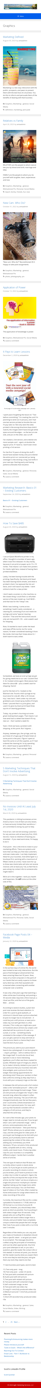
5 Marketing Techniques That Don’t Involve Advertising (19, 770)
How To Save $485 (13, 523)
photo (7, 276)
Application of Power (14, 287)
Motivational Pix (9, 189)
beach (7, 192)
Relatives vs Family (13, 120)
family (13, 192)
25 (11, 1322)
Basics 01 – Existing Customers (15, 500)
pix (23, 276)
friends (19, 192)
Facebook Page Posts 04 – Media (17, 936)
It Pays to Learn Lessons (16, 351)
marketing (18, 110)
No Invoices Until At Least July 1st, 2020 (19, 808)
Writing (22, 1308)
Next (17, 1322)
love (28, 192)
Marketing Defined (13, 36)
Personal (20, 189)
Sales (5, 474)
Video (16, 1308)
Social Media (29, 189)
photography (16, 276)
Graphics (8, 104)
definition (9, 110)
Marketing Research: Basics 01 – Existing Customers (20, 489)
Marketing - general (21, 104)
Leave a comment (12, 341)
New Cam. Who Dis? (14, 202)
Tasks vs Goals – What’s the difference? (19, 1347)
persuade (26, 110)
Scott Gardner (9, 1375)
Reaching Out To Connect (14, 1351)
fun (24, 192)
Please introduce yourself (14, 1345)
